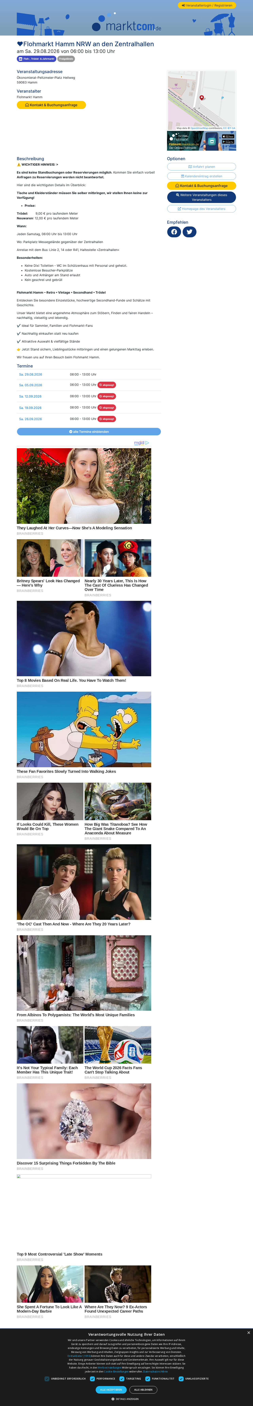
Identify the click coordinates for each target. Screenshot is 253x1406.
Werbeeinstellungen (109, 1367)
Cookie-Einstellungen (116, 1371)
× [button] (248, 1332)
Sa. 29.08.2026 (30, 374)
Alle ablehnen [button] (143, 1389)
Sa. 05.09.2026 (30, 385)
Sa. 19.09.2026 (30, 408)
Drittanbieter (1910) (79, 1356)
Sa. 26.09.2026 (30, 419)
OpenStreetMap (199, 128)
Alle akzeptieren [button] (111, 1389)
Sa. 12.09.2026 (30, 396)
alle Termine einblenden (90, 432)
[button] (126, 1399)
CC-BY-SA (229, 128)
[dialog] (126, 1367)
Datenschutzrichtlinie (155, 1371)
